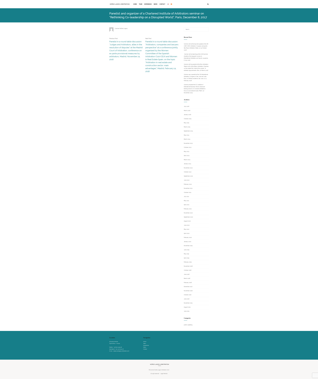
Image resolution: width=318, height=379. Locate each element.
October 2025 (187, 118)
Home (135, 4)
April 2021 (186, 204)
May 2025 (186, 122)
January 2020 (187, 241)
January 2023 (187, 163)
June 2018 (186, 274)
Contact (162, 4)
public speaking (188, 324)
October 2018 (187, 270)
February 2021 (188, 208)
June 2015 (186, 311)
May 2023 (186, 151)
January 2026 (187, 114)
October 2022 (187, 172)
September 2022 (188, 176)
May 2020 (186, 229)
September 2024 (188, 131)
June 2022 (186, 180)
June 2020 (187, 225)
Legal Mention (164, 373)
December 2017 (188, 286)
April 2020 (186, 233)
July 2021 (186, 196)
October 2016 (187, 294)
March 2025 (187, 127)
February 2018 (188, 282)
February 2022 (188, 184)
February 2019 (188, 262)
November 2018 (188, 266)
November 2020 (188, 213)
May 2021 (186, 200)
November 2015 (188, 303)
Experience (148, 4)
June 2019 (186, 249)
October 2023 (187, 147)
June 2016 (186, 299)
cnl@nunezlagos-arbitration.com (121, 351)
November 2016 (188, 290)
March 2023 (187, 159)
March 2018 (187, 278)
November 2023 (188, 143)
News (155, 4)
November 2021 (188, 188)
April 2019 (186, 258)
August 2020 (187, 221)
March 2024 (187, 139)
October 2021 (187, 192)
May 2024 (186, 135)
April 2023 (186, 155)
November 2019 (188, 245)
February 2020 (188, 237)
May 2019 (186, 253)
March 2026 (187, 110)
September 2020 (188, 217)
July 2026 (186, 106)
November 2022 (188, 168)
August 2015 (187, 307)
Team (140, 4)
